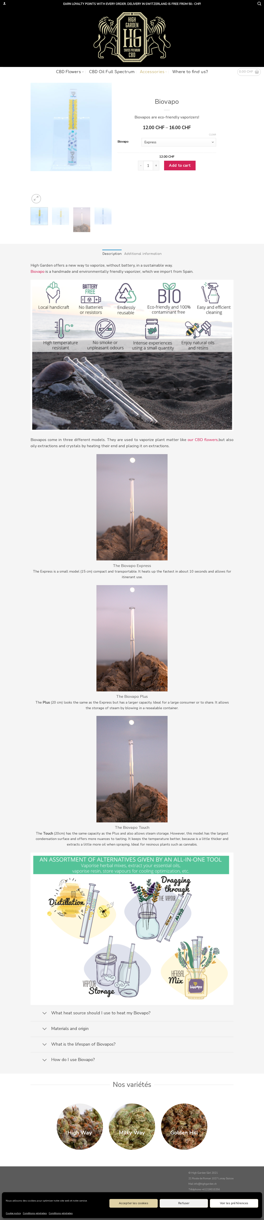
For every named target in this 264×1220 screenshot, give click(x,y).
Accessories (152, 72)
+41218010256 (210, 1189)
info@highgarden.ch (205, 1184)
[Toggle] (44, 1013)
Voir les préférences (234, 1203)
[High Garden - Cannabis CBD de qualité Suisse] (132, 37)
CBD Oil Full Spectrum (112, 72)
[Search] (259, 3)
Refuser (183, 1203)
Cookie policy (13, 1213)
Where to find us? (190, 72)
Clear (212, 134)
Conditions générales (35, 1213)
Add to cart (180, 165)
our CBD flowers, (203, 439)
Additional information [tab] (143, 254)
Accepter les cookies (133, 1203)
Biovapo (123, 141)
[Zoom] (36, 199)
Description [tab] (112, 254)
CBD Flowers (68, 72)
